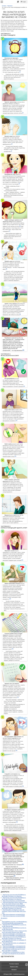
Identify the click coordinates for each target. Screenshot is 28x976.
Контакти (14, 969)
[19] (23, 786)
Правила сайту (14, 966)
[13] (15, 456)
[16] (12, 648)
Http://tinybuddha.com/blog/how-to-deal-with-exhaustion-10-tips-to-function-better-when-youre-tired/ (14, 911)
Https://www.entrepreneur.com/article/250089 (14, 900)
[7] (9, 231)
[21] (23, 864)
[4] (11, 151)
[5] (19, 183)
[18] (16, 750)
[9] (20, 314)
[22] (14, 875)
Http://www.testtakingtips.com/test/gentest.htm (14, 933)
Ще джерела (4, 918)
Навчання (9, 5)
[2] (22, 112)
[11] (24, 386)
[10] (23, 350)
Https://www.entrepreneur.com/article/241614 (14, 914)
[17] (18, 697)
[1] (20, 71)
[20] (17, 821)
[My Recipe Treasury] (18, 2)
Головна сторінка (14, 963)
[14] (22, 559)
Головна (4, 5)
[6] (20, 226)
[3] (11, 143)
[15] (10, 598)
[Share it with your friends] (26, 964)
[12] (16, 420)
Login (24, 1)
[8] (6, 268)
